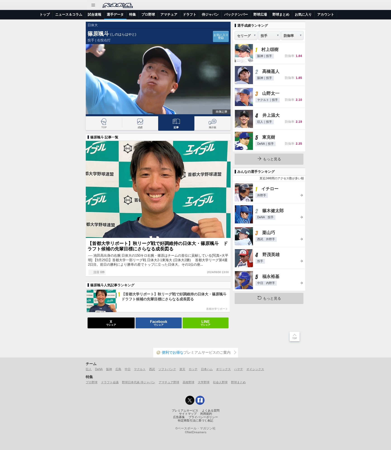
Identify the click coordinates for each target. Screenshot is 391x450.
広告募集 (179, 417)
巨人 (89, 369)
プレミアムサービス (185, 410)
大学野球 (204, 382)
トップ (45, 14)
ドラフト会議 (110, 382)
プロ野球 (148, 14)
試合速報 (94, 14)
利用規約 (206, 413)
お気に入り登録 (221, 36)
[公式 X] (189, 400)
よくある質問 (210, 410)
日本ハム (207, 369)
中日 (128, 369)
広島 (118, 369)
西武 (152, 369)
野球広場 (260, 14)
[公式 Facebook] (200, 400)
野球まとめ (280, 14)
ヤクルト (140, 369)
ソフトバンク (167, 369)
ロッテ (193, 369)
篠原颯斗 (98, 34)
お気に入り (303, 14)
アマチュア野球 (169, 382)
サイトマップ (188, 413)
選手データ (115, 14)
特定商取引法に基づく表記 (195, 420)
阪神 (109, 369)
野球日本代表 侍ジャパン (138, 382)
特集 (132, 14)
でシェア (111, 323)
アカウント (325, 14)
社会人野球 (220, 382)
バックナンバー (236, 14)
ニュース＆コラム (68, 14)
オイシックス (255, 369)
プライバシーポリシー (203, 417)
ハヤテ (238, 369)
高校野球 (188, 382)
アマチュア (168, 14)
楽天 (182, 369)
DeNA (99, 369)
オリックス (223, 369)
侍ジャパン (210, 14)
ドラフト (189, 14)
